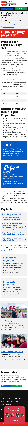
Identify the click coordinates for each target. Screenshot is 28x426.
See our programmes (8, 25)
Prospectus (12, 395)
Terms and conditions (6, 398)
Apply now (22, 9)
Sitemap (18, 401)
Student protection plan (7, 401)
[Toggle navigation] (25, 3)
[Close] (25, 13)
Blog (17, 395)
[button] (14, 420)
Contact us (4, 395)
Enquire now (7, 8)
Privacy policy (18, 398)
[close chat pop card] (24, 408)
